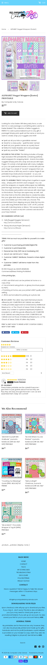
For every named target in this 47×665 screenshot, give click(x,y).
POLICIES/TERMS (23, 578)
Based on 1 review (8, 347)
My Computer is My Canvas (17, 653)
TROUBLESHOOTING (23, 572)
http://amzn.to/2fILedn (12, 228)
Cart (43, 3)
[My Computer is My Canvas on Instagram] (43, 647)
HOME (23, 561)
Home (4, 29)
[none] (13, 86)
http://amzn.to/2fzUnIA (12, 223)
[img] (12, 380)
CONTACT (23, 564)
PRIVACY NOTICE (23, 581)
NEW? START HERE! (8, 327)
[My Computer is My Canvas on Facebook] (35, 647)
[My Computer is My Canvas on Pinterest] (39, 647)
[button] (6, 356)
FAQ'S (23, 567)
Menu (6, 3)
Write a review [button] (22, 350)
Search (22, 643)
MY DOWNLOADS (23, 570)
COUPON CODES (35, 324)
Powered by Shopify (36, 653)
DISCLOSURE (23, 575)
